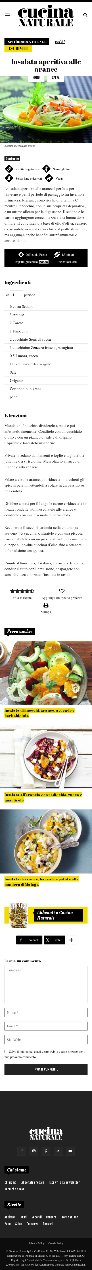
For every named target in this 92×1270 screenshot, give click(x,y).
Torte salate (70, 1217)
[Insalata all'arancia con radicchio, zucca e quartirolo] (46, 757)
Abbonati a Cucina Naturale (55, 915)
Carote (18, 322)
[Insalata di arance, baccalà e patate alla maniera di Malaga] (46, 841)
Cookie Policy (55, 1243)
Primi (24, 1217)
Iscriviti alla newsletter (64, 1182)
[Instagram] (33, 1151)
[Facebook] (21, 1151)
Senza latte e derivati (29, 178)
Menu (36, 78)
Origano (16, 380)
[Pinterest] (46, 1151)
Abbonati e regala (32, 1182)
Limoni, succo (27, 355)
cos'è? (60, 41)
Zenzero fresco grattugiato (52, 347)
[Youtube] (70, 1151)
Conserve (32, 1224)
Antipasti (10, 1217)
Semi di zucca (40, 339)
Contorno (12, 159)
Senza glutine (61, 169)
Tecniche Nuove (14, 1189)
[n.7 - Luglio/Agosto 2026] (18, 915)
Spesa (56, 78)
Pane (7, 1224)
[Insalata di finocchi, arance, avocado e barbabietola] (46, 673)
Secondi (36, 1217)
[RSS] (58, 1151)
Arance (18, 314)
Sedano (27, 306)
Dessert (48, 1224)
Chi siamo (10, 1182)
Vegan (59, 178)
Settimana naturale (26, 41)
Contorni (51, 1217)
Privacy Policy (36, 1243)
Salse (18, 1224)
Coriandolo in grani (25, 388)
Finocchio (21, 331)
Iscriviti (18, 48)
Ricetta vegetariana (28, 169)
